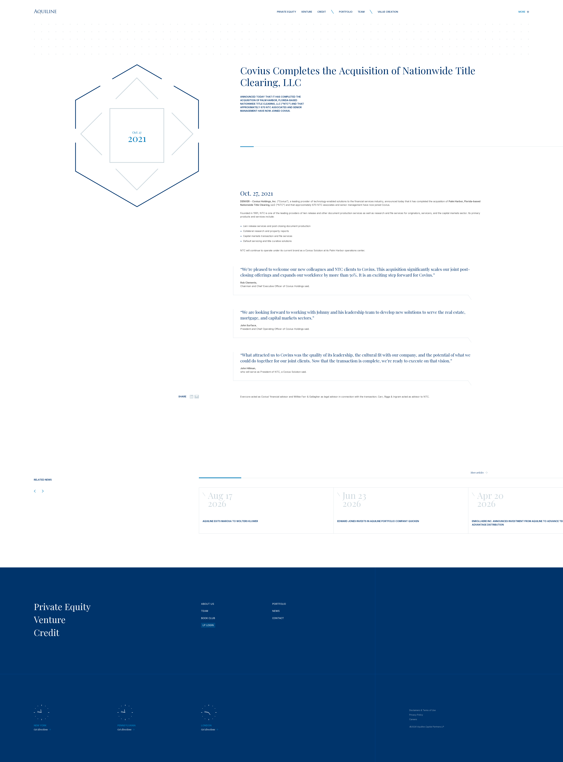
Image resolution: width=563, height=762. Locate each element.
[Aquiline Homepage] (45, 11)
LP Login (208, 625)
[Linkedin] (191, 396)
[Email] (196, 396)
